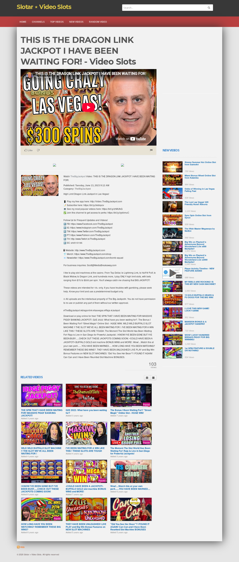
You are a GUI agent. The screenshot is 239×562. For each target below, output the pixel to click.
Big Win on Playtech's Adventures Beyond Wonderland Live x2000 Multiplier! (196, 258)
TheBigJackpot (78, 176)
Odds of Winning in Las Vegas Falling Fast (200, 189)
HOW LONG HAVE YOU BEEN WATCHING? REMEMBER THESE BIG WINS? (41, 526)
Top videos (57, 22)
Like (29, 150)
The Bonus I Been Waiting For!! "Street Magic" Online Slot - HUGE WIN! (130, 411)
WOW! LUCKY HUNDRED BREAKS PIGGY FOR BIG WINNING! (197, 337)
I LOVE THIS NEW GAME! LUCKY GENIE (197, 309)
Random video (98, 22)
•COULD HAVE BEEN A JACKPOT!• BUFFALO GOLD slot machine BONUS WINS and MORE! (86, 488)
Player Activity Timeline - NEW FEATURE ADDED (199, 269)
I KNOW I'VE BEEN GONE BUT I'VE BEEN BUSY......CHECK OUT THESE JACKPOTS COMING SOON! (40, 488)
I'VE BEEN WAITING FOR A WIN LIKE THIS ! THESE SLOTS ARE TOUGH (85, 449)
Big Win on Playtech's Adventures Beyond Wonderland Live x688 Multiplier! (195, 245)
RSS (22, 547)
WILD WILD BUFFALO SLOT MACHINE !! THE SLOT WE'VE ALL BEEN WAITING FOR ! (41, 450)
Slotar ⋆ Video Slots (44, 6)
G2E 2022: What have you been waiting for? (86, 411)
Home (23, 22)
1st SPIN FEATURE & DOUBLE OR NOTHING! (199, 349)
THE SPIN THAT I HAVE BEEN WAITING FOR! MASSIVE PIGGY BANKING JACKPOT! (41, 412)
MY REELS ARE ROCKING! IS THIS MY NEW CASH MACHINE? (200, 282)
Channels (38, 22)
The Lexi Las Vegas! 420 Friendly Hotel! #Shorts (196, 203)
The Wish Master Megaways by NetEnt (200, 229)
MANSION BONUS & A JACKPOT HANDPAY (196, 322)
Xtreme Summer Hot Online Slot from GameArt (200, 163)
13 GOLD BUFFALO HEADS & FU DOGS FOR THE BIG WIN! (199, 296)
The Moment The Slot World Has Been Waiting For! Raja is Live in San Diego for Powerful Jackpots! (130, 450)
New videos (76, 22)
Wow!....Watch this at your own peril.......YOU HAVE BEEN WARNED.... (130, 487)
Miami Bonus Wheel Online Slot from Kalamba (200, 176)
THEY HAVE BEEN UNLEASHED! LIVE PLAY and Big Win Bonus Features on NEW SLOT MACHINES (86, 526)
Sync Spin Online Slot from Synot (198, 216)
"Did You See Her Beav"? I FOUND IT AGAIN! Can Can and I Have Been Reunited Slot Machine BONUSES (129, 526)
